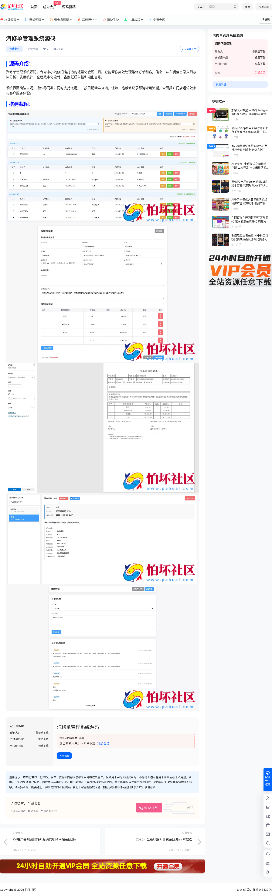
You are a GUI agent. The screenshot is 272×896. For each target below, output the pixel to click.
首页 (34, 7)
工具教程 (134, 20)
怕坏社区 (30, 889)
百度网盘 (64, 756)
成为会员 (50, 5)
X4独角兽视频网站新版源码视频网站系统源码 (45, 839)
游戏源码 (35, 20)
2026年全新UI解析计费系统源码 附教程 (164, 839)
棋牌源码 (10, 20)
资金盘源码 (61, 20)
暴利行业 (88, 20)
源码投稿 (69, 7)
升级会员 (103, 743)
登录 (247, 7)
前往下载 (191, 49)
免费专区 (14, 48)
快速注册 (264, 7)
